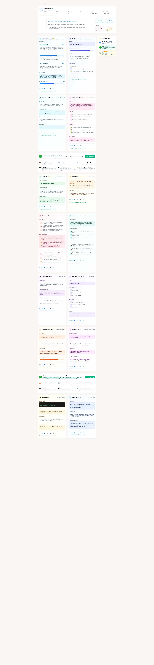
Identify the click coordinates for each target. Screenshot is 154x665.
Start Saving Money (90, 156)
